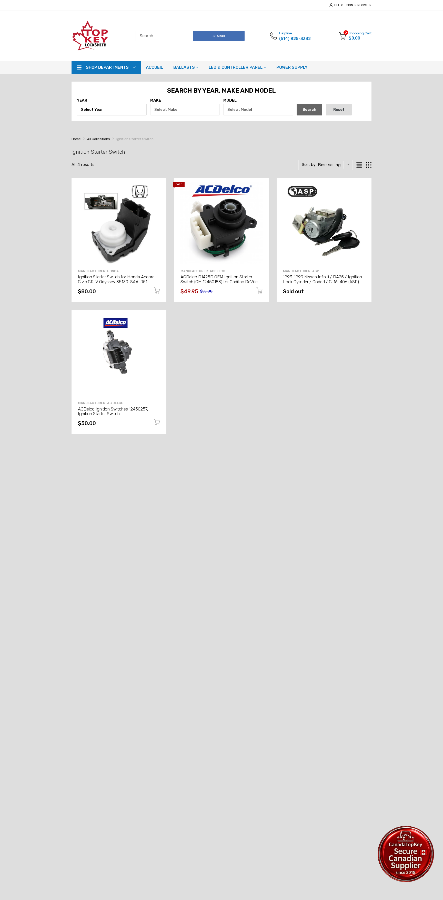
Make (155, 100)
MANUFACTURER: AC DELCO (100, 403)
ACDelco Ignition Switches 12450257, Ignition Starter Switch (113, 411)
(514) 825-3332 (295, 38)
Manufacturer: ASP (301, 271)
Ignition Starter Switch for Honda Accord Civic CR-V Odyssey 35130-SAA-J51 (116, 279)
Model (230, 100)
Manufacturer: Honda (98, 271)
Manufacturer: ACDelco (202, 271)
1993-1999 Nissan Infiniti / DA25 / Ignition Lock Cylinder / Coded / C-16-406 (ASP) (322, 279)
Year (82, 100)
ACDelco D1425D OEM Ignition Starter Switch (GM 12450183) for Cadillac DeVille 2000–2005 (219, 281)
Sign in (351, 5)
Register (364, 5)
